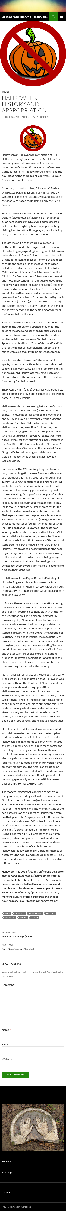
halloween (35, 913)
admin (25, 117)
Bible (7, 913)
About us (7, 1192)
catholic (19, 913)
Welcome (7, 1160)
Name (6, 1029)
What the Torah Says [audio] (17, 934)
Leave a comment (40, 117)
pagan (23, 917)
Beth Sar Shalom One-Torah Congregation (25, 17)
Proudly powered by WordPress (16, 1206)
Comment (8, 984)
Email (6, 1044)
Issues (5, 91)
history (50, 913)
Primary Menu (62, 16)
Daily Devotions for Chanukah (18, 946)
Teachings (7, 1172)
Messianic (10, 917)
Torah (34, 917)
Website (7, 1059)
